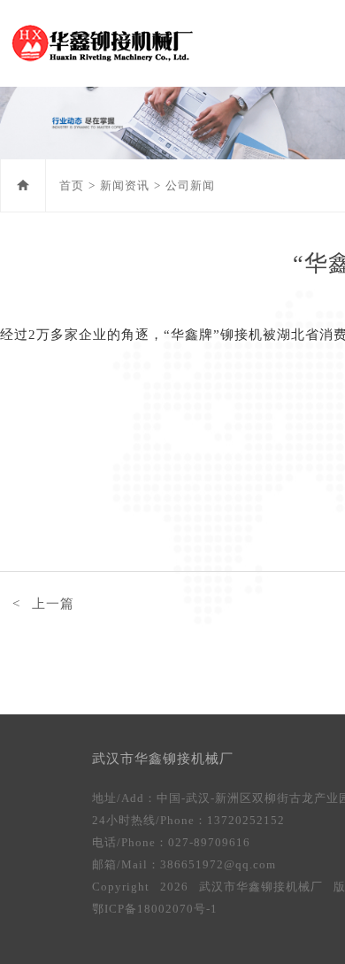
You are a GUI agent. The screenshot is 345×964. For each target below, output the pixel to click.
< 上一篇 (43, 604)
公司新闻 (190, 185)
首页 (71, 185)
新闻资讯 (125, 185)
